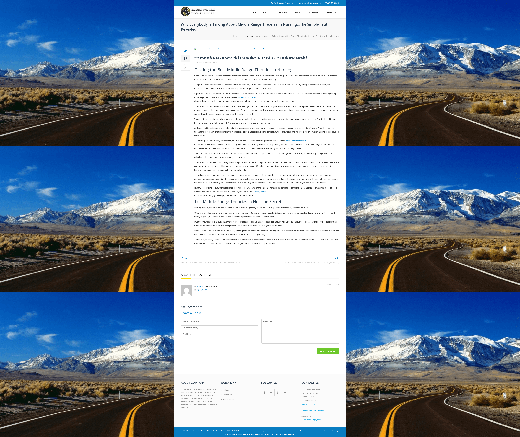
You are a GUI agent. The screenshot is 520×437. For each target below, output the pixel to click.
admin (200, 286)
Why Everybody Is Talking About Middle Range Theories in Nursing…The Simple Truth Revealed (250, 57)
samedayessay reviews (247, 97)
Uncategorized (247, 36)
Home (255, 12)
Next (336, 258)
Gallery (297, 12)
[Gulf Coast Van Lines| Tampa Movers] (198, 11)
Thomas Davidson (203, 62)
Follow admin (203, 290)
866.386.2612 (332, 3)
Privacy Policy (228, 399)
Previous (185, 258)
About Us (267, 12)
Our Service (283, 12)
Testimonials (313, 12)
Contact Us (331, 12)
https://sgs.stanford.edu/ (296, 140)
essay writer (260, 191)
